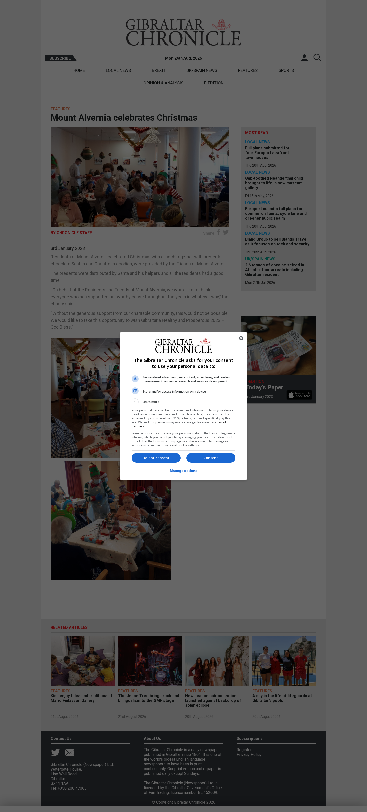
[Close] (241, 338)
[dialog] (183, 406)
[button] (183, 401)
